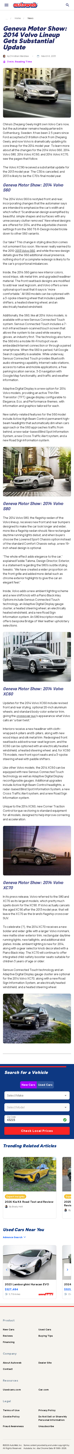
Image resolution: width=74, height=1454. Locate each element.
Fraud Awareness (13, 1426)
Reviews (8, 1335)
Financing (9, 1342)
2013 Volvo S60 (25, 251)
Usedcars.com (12, 1389)
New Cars (28, 1084)
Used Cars (45, 1084)
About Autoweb (12, 1362)
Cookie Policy (11, 1416)
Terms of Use (11, 1410)
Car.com (43, 1389)
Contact (8, 1369)
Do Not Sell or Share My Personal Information (52, 1418)
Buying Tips (45, 1335)
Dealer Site (45, 1362)
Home (18, 18)
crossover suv (26, 716)
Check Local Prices (37, 1131)
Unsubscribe (46, 1426)
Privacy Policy (47, 1410)
